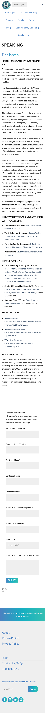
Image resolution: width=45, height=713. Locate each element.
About (6, 632)
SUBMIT (12, 580)
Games (9, 20)
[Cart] (42, 5)
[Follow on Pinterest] (21, 699)
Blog (8, 27)
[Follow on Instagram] (10, 699)
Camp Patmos (32, 300)
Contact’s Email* (13, 492)
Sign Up (33, 689)
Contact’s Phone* (13, 476)
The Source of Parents (21, 247)
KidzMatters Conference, (15, 268)
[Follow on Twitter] (15, 699)
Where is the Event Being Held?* (19, 508)
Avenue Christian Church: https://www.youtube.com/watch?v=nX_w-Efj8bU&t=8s (22, 332)
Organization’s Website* (16, 444)
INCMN (38, 247)
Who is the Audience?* (15, 523)
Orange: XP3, (32, 236)
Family (21, 20)
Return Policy (10, 638)
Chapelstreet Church (13, 289)
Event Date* (11, 539)
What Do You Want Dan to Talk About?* (22, 556)
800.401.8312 (10, 669)
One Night (10, 12)
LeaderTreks (34, 233)
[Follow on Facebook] (4, 699)
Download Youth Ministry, (15, 236)
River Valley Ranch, (12, 303)
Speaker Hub (24, 35)
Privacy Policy (10, 643)
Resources (34, 20)
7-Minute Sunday (28, 12)
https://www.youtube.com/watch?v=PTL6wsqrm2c (19, 343)
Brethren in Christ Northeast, (23, 292)
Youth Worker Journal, (26, 251)
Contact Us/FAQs (12, 663)
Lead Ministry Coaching (27, 27)
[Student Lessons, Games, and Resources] (6, 5)
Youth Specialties (11, 239)
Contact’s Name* (13, 460)
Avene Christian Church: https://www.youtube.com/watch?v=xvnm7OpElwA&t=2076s (22, 321)
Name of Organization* (15, 428)
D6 (32, 247)
